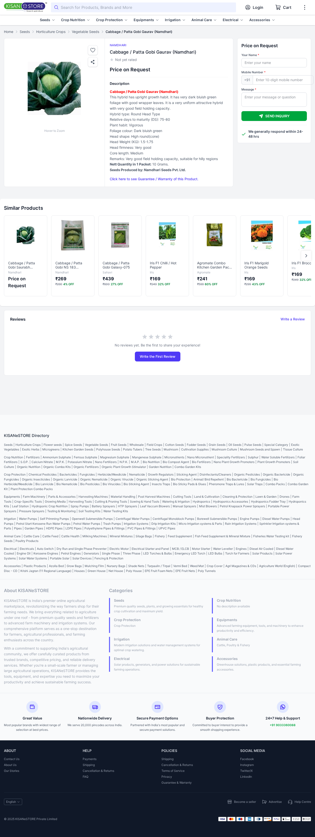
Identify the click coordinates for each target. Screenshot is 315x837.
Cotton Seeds (174, 445)
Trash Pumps (112, 523)
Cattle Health (70, 536)
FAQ (85, 776)
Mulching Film (94, 566)
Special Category (276, 445)
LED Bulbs (215, 553)
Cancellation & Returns (98, 771)
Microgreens (51, 449)
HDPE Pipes (54, 528)
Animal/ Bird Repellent (208, 479)
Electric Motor (119, 549)
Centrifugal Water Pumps (133, 519)
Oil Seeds (234, 445)
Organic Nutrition (28, 467)
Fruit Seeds (118, 445)
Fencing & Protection (108, 558)
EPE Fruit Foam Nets (159, 571)
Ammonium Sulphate (57, 457)
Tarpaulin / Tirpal (158, 566)
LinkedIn (246, 776)
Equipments (12, 496)
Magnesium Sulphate (114, 457)
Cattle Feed (50, 536)
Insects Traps (161, 484)
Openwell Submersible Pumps (92, 519)
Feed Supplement (180, 536)
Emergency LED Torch (190, 553)
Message (248, 89)
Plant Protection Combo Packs (32, 489)
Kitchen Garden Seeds (78, 449)
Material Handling (123, 496)
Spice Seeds (73, 445)
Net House (116, 571)
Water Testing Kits (115, 511)
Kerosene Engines (45, 553)
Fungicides (87, 474)
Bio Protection (180, 479)
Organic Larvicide (65, 479)
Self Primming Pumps (54, 519)
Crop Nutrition (13, 457)
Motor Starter (201, 549)
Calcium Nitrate (42, 462)
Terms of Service (173, 771)
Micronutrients (174, 457)
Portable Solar (59, 558)
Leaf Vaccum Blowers (155, 506)
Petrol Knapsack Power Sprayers (242, 506)
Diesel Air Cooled (261, 549)
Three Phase (131, 553)
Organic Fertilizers (86, 467)
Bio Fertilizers (201, 462)
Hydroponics (201, 501)
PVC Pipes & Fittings (141, 528)
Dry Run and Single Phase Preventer (82, 549)
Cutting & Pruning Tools (111, 501)
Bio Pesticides (90, 484)
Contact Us (11, 759)
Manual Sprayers (184, 506)
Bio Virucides (112, 484)
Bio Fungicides (261, 479)
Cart (287, 7)
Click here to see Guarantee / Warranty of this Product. (154, 179)
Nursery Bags (116, 566)
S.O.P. (24, 462)
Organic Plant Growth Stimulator (124, 467)
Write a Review (293, 319)
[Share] (93, 62)
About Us (10, 765)
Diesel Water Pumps (276, 519)
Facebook (247, 759)
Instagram (247, 765)
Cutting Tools (182, 496)
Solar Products (262, 553)
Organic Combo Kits (57, 467)
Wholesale (136, 445)
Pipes (18, 528)
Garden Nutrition (160, 467)
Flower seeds (53, 445)
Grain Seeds (217, 445)
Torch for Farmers (237, 553)
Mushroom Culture (224, 449)
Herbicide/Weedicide (112, 474)
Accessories (12, 566)
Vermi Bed (180, 566)
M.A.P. (135, 462)
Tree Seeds (153, 449)
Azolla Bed (56, 566)
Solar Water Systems (33, 558)
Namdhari (118, 45)
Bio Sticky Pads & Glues (189, 484)
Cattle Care (31, 536)
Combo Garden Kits (187, 467)
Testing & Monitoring (61, 511)
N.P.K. (124, 462)
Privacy (166, 776)
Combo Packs (275, 484)
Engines (241, 549)
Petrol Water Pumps (86, 523)
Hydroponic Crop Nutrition (50, 506)
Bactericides (68, 474)
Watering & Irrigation (176, 501)
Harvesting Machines (93, 496)
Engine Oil (24, 553)
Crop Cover (214, 566)
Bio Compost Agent (176, 462)
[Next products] (306, 256)
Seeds (25, 32)
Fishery (160, 536)
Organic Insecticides (36, 479)
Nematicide (137, 474)
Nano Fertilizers (106, 462)
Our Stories (11, 771)
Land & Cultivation (207, 496)
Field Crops (154, 445)
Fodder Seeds (196, 445)
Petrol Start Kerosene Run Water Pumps (43, 523)
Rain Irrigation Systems (240, 523)
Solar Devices (82, 558)
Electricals (27, 549)
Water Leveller (223, 549)
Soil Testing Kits (89, 511)
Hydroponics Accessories (230, 501)
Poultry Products (27, 541)
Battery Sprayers (103, 506)
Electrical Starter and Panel (150, 549)
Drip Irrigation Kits (163, 523)
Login (258, 7)
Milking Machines (94, 536)
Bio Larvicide (44, 484)
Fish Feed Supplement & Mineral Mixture (222, 536)
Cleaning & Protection (237, 496)
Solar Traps (255, 484)
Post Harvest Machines (154, 496)
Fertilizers (33, 457)
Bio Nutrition (151, 462)
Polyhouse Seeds (108, 449)
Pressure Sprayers (31, 511)
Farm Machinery (34, 496)
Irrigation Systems (136, 523)
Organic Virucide (121, 479)
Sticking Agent (186, 474)
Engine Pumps (249, 519)
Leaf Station (20, 506)
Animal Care (12, 536)
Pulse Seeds (252, 445)
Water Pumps (28, 519)
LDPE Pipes (73, 528)
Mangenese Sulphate (146, 457)
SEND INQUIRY (277, 116)
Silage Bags (144, 536)
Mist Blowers (208, 506)
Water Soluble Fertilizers (278, 457)
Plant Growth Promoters (273, 462)
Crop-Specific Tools (28, 501)
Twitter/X (246, 771)
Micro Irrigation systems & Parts (200, 523)
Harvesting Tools (80, 501)
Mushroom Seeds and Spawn (260, 449)
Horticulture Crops (50, 32)
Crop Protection (15, 474)
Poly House (134, 571)
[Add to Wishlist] (93, 50)
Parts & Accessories (62, 496)
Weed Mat (197, 566)
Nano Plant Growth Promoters (234, 462)
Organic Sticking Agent (152, 479)
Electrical (10, 549)
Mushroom (171, 449)
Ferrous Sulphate (85, 457)
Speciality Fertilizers (231, 457)
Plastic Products (35, 566)
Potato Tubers (132, 449)
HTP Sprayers (127, 506)
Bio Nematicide (66, 484)
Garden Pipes (34, 528)
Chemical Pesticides (43, 474)
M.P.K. (60, 462)
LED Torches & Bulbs (157, 553)
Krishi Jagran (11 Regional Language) (45, 571)
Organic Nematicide (94, 479)
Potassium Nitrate (80, 462)
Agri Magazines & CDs (240, 566)
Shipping (89, 765)
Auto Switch (45, 549)
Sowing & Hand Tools (144, 501)
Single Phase (111, 553)
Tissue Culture (293, 449)
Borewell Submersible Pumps (217, 519)
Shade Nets (136, 566)
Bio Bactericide (237, 479)
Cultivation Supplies (195, 449)
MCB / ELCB (180, 549)
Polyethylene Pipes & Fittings (104, 528)
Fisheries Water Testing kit (271, 536)
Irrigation (10, 519)
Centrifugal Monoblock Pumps (173, 519)
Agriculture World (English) (277, 566)
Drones (284, 496)
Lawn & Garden (266, 496)
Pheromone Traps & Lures (226, 484)
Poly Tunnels (207, 571)
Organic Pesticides (247, 474)
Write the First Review (157, 356)
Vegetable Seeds (85, 32)
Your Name (250, 55)
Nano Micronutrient (200, 457)
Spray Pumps (80, 506)
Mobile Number (253, 72)
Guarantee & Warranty (176, 782)
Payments (89, 759)
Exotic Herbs (30, 449)
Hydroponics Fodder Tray (268, 501)
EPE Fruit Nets (185, 571)
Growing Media (55, 501)
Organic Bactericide (276, 474)
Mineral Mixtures (121, 536)
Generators (91, 553)
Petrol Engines (71, 553)
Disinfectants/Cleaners (215, 474)
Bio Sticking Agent (136, 484)
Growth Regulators (160, 474)
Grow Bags (74, 566)
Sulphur (253, 457)
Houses (79, 571)
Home (8, 32)
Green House (97, 571)
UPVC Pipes (166, 528)
